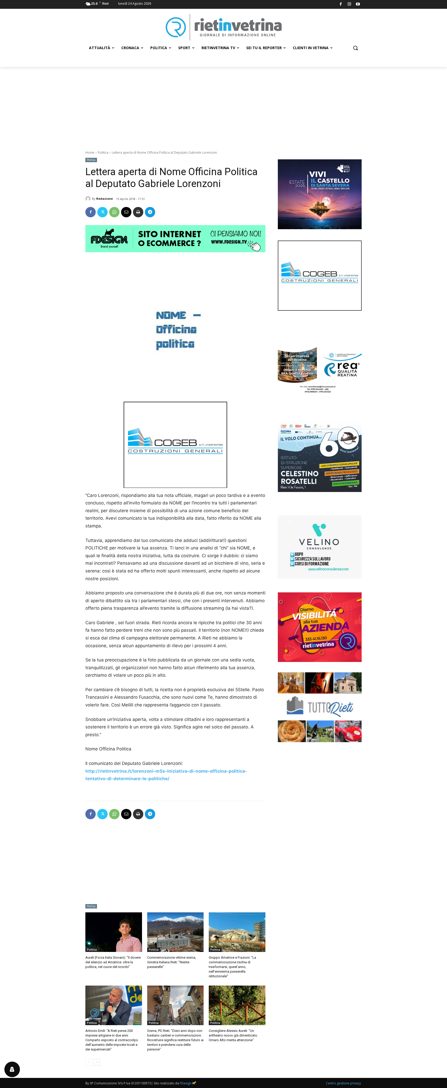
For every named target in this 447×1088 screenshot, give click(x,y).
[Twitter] (102, 212)
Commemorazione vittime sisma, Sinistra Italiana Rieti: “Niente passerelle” (171, 962)
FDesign (185, 1083)
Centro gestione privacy (343, 1083)
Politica (103, 152)
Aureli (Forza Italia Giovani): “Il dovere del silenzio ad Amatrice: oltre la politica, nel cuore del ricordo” (113, 962)
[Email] (126, 212)
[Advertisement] (223, 106)
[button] (355, 48)
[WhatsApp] (114, 212)
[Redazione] (88, 198)
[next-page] (97, 1062)
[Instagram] (349, 4)
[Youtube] (358, 4)
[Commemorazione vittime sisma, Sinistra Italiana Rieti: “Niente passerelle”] (175, 932)
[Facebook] (341, 4)
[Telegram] (150, 212)
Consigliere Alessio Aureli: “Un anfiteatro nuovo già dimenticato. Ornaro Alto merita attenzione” (233, 1035)
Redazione (104, 198)
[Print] (138, 212)
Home (89, 152)
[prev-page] (88, 1062)
